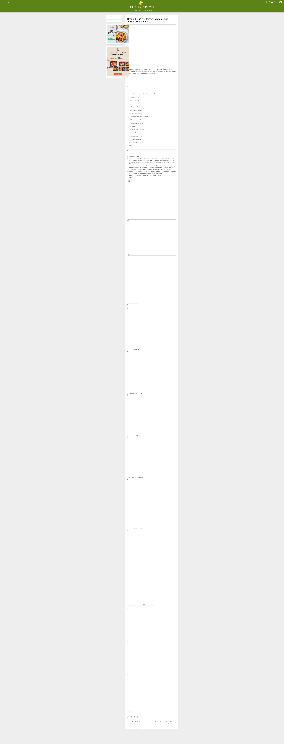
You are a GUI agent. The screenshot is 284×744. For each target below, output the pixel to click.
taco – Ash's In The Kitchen (136, 722)
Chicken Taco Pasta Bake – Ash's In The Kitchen (163, 723)
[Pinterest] (135, 717)
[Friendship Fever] (142, 8)
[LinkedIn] (138, 717)
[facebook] (269, 2)
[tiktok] (266, 2)
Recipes (8, 2)
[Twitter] (128, 717)
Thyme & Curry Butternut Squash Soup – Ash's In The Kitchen (148, 20)
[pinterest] (275, 2)
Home (3, 2)
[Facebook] (132, 717)
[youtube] (272, 2)
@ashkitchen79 (110, 17)
